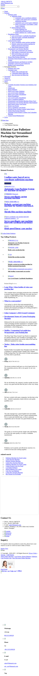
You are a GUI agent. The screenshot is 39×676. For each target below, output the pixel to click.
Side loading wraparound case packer (22, 52)
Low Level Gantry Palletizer (16, 93)
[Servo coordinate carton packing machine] (11, 194)
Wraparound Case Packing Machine (18, 49)
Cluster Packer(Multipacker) (16, 115)
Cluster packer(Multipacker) (20, 55)
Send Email (4, 569)
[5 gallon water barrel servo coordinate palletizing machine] (5, 173)
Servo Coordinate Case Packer (16, 107)
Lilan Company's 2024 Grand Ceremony (19, 313)
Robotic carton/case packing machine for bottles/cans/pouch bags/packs (23, 44)
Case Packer (17, 556)
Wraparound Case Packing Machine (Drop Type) (22, 101)
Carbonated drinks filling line (20, 73)
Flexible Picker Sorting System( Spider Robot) (21, 109)
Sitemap (3, 555)
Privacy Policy (33, 553)
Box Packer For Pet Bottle (13, 474)
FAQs (6, 117)
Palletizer (34, 556)
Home (6, 11)
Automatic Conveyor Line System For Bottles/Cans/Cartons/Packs (19, 64)
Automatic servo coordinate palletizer (26, 18)
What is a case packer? (12, 301)
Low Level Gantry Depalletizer (17, 98)
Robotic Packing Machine (13, 461)
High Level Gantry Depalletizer (17, 94)
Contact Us (7, 80)
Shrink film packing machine (17, 212)
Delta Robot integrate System (20, 47)
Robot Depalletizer (13, 96)
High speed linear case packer (20, 54)
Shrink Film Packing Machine (16, 57)
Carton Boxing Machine (13, 459)
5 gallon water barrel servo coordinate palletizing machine (26, 20)
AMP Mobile (10, 555)
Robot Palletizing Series (18, 27)
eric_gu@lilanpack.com (11, 666)
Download (7, 76)
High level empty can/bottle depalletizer (23, 37)
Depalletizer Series (13, 34)
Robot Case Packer (13, 106)
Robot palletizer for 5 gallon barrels (25, 32)
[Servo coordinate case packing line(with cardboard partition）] (19, 218)
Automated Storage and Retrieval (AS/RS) (20, 62)
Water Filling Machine (7, 556)
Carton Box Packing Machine (14, 472)
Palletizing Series (16, 16)
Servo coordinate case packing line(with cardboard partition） (19, 222)
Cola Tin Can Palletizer (12, 471)
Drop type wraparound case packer (22, 50)
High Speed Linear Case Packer (17, 104)
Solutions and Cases (14, 68)
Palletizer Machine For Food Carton (16, 458)
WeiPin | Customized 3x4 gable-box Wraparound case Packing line (17, 331)
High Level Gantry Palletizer (16, 91)
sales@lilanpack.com (15, 525)
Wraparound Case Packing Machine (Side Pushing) (22, 102)
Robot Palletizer (12, 89)
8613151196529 (9, 635)
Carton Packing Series (14, 40)
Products (6, 13)
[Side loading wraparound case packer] (20, 269)
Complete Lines (12, 70)
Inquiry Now (4, 548)
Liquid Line (11, 88)
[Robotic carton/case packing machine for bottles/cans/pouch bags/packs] (11, 201)
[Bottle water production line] (13, 247)
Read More (8, 183)
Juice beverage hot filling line (20, 75)
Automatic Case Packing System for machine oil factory (19, 190)
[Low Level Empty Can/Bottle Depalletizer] (11, 276)
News (6, 81)
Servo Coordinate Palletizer (16, 99)
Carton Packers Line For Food (14, 466)
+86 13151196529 (9, 649)
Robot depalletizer (17, 39)
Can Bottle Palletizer (12, 467)
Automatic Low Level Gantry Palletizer (26, 23)
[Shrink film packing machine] (6, 209)
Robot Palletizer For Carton (13, 469)
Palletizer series (12, 14)
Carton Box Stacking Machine (14, 463)
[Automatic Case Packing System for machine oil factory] (9, 186)
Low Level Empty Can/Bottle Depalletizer (24, 36)
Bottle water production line (20, 71)
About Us (7, 78)
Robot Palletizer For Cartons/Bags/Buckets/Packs (23, 30)
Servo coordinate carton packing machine (23, 42)
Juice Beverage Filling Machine (21, 558)
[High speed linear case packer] (6, 226)
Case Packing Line (6, 558)
